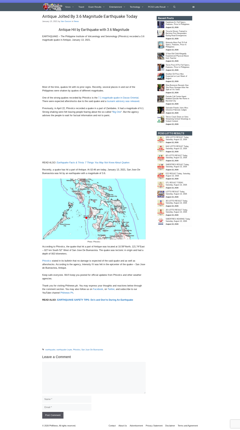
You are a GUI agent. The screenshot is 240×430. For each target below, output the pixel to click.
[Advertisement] (94, 64)
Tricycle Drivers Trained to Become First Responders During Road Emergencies (176, 33)
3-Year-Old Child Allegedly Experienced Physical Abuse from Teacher (177, 56)
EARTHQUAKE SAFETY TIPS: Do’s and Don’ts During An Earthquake (95, 300)
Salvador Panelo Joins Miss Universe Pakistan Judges (177, 109)
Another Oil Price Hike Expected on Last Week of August (176, 76)
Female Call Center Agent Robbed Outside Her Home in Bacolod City (177, 98)
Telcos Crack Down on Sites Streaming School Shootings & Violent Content (178, 119)
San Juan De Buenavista (92, 349)
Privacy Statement (154, 425)
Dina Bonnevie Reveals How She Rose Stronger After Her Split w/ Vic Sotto (177, 87)
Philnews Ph (66, 292)
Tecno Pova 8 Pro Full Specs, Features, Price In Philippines (178, 66)
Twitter (111, 289)
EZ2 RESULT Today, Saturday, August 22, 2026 (178, 175)
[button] (174, 7)
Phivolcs (46, 260)
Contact (112, 425)
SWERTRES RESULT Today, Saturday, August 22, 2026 (177, 165)
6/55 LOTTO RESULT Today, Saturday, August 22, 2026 (177, 138)
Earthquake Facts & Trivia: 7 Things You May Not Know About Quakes (93, 162)
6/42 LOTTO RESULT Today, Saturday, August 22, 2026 (177, 147)
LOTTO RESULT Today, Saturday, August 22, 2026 (176, 193)
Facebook (98, 289)
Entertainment (115, 7)
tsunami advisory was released (123, 101)
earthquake (50, 349)
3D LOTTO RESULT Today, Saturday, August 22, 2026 (177, 202)
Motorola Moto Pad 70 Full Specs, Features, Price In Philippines (176, 44)
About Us (122, 425)
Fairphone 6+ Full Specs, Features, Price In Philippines (177, 23)
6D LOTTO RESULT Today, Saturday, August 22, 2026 (177, 156)
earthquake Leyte (64, 349)
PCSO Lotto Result (156, 7)
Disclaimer (170, 425)
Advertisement (136, 425)
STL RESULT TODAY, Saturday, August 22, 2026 (176, 184)
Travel (81, 7)
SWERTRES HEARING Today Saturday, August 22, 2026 (178, 220)
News (68, 7)
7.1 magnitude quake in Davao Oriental (118, 97)
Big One (117, 112)
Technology (135, 7)
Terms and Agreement (188, 425)
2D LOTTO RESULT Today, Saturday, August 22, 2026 (177, 211)
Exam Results (94, 7)
